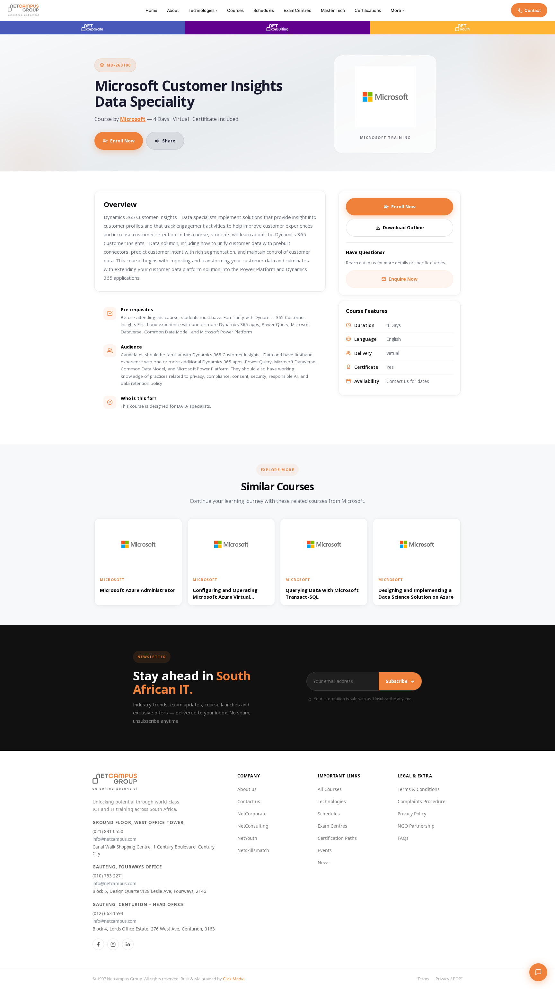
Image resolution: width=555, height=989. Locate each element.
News (324, 862)
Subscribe (397, 681)
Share (168, 141)
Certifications (368, 10)
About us (247, 789)
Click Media (233, 979)
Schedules (263, 10)
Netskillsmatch (253, 850)
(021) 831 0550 (107, 831)
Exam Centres (297, 10)
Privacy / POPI (449, 979)
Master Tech (333, 10)
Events (325, 850)
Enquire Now (403, 279)
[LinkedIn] (128, 944)
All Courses (330, 789)
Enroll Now (122, 141)
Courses (235, 10)
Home (151, 10)
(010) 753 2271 (107, 876)
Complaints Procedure (421, 801)
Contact (532, 10)
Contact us (248, 801)
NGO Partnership (416, 826)
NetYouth (247, 838)
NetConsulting (253, 826)
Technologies (203, 10)
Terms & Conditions (419, 789)
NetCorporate (252, 814)
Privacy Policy (412, 814)
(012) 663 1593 (107, 913)
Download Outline (403, 227)
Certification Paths (337, 838)
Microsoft (132, 118)
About (173, 10)
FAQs (403, 838)
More (397, 10)
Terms (423, 979)
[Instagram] (113, 944)
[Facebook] (98, 944)
